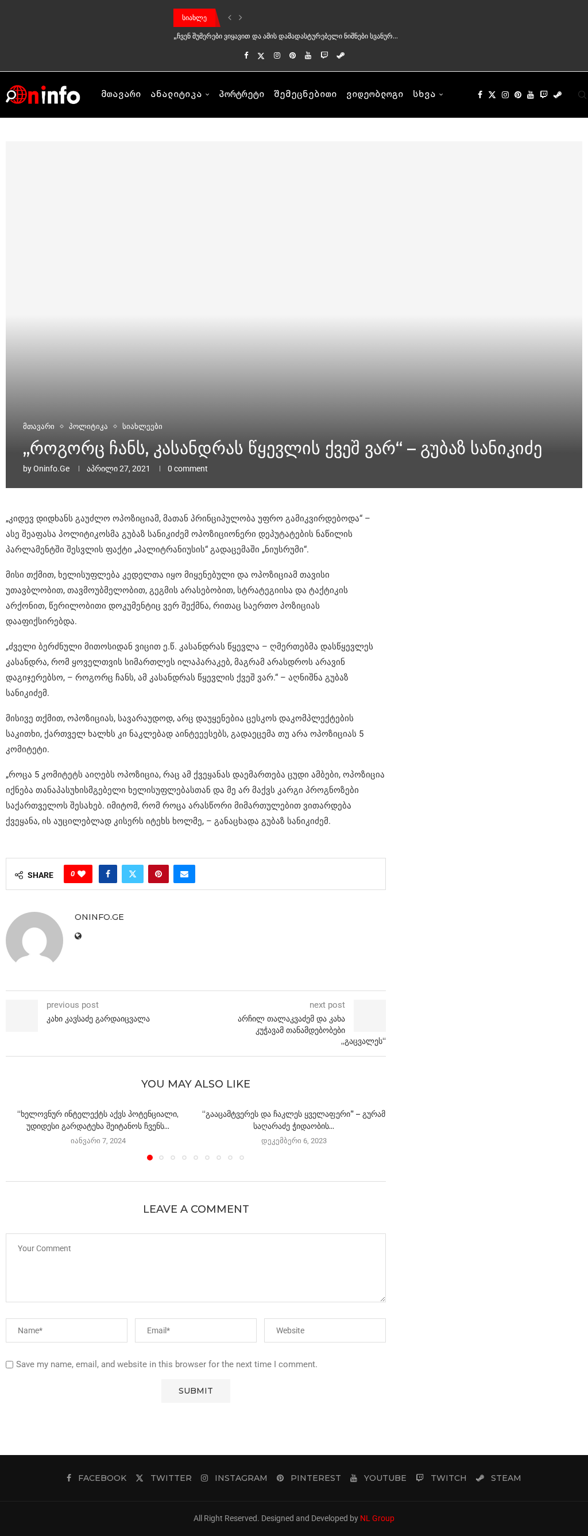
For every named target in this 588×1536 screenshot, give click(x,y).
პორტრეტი (242, 95)
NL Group (377, 1518)
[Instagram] (277, 55)
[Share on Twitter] (133, 874)
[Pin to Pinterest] (158, 874)
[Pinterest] (292, 55)
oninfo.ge (51, 468)
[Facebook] (246, 55)
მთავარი (121, 95)
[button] (229, 18)
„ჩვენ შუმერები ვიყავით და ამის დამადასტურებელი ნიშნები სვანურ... (285, 36)
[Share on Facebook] (108, 874)
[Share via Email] (184, 874)
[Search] (582, 95)
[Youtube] (308, 55)
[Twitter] (261, 55)
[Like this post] (82, 874)
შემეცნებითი (305, 95)
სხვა (424, 95)
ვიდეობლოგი (375, 95)
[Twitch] (324, 55)
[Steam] (341, 55)
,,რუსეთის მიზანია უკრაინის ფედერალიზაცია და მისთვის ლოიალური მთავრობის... (309, 17)
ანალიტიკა (176, 95)
